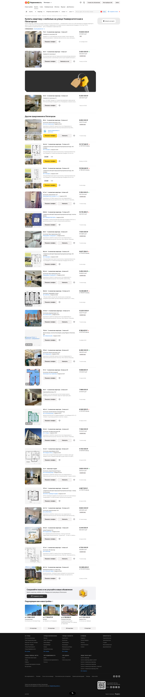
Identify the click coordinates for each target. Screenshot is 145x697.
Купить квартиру (85, 657)
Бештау (83, 642)
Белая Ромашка (84, 640)
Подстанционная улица (30, 640)
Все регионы (28, 666)
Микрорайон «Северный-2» (50, 235)
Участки (46, 662)
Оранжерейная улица (48, 392)
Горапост (83, 638)
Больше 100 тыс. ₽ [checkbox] (33, 88)
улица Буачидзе (52, 313)
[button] (84, 2)
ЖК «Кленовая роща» (48, 413)
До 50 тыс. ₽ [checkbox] (41, 83)
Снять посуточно (66, 659)
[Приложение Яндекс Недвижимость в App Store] (111, 687)
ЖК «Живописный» (47, 335)
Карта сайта (95, 676)
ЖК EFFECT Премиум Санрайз (50, 493)
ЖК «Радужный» (47, 354)
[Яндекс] (117, 694)
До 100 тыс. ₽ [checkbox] (62, 83)
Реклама (38, 676)
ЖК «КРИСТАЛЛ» (47, 314)
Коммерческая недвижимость (51, 659)
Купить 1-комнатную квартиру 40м (89, 668)
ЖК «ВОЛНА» (46, 294)
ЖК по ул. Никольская (48, 124)
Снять (63, 657)
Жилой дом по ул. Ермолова (50, 373)
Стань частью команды (47, 676)
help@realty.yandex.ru (55, 686)
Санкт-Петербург (48, 640)
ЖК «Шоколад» (46, 551)
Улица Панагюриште (30, 646)
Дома (45, 657)
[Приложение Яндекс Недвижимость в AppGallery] (116, 687)
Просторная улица (53, 234)
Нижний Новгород (48, 649)
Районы (27, 662)
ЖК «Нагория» (46, 149)
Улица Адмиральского (30, 649)
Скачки (82, 646)
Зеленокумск (65, 642)
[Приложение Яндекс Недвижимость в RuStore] (119, 687)
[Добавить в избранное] (59, 42)
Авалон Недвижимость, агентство (54, 131)
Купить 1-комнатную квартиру (88, 662)
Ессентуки (45, 122)
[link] (117, 2)
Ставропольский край (48, 146)
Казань (45, 646)
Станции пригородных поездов (32, 664)
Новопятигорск (84, 644)
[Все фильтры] (26, 11)
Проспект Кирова (29, 644)
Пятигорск (45, 293)
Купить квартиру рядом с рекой (88, 659)
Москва (45, 638)
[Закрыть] (119, 11)
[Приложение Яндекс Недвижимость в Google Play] (114, 687)
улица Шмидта (52, 451)
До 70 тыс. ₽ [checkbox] (51, 83)
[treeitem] (29, 7)
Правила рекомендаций (78, 676)
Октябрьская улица (53, 431)
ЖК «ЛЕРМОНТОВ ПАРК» (49, 217)
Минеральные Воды (48, 569)
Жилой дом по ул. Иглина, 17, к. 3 (51, 196)
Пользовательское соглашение (63, 676)
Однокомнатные (107, 638)
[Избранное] (80, 2)
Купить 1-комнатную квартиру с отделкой (91, 666)
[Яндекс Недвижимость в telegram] (119, 676)
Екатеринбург (47, 644)
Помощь (88, 676)
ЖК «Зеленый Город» (48, 571)
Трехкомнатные (107, 640)
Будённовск (65, 638)
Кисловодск (65, 644)
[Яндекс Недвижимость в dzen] (117, 676)
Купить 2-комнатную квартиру (88, 664)
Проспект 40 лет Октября (31, 642)
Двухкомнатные (107, 646)
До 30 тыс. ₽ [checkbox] (31, 83)
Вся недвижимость (29, 676)
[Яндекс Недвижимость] (33, 2)
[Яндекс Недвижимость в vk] (114, 676)
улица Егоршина (47, 530)
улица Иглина (52, 194)
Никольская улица (53, 122)
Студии (105, 642)
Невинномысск (66, 649)
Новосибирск (47, 642)
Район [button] (104, 11)
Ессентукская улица (30, 638)
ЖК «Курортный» (47, 531)
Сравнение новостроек (30, 657)
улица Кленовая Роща (54, 471)
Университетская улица (49, 34)
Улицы (26, 659)
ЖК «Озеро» (46, 433)
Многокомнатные (107, 644)
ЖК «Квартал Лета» (48, 452)
